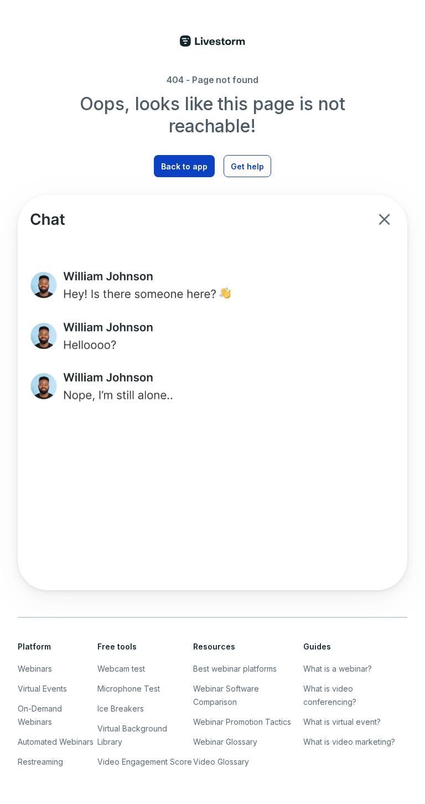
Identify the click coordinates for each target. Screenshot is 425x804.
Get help (247, 166)
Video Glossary (221, 761)
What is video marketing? (349, 741)
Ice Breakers (120, 708)
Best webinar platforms (235, 668)
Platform (34, 646)
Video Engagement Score (144, 761)
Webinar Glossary (225, 741)
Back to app (184, 166)
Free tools (117, 646)
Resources (214, 646)
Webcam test (121, 668)
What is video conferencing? (329, 695)
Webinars (35, 668)
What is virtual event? (342, 721)
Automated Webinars (56, 741)
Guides (317, 646)
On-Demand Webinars (40, 715)
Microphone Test (128, 688)
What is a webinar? (337, 668)
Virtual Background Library (132, 735)
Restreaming (40, 761)
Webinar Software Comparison (226, 695)
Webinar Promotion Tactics (242, 721)
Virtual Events (42, 688)
